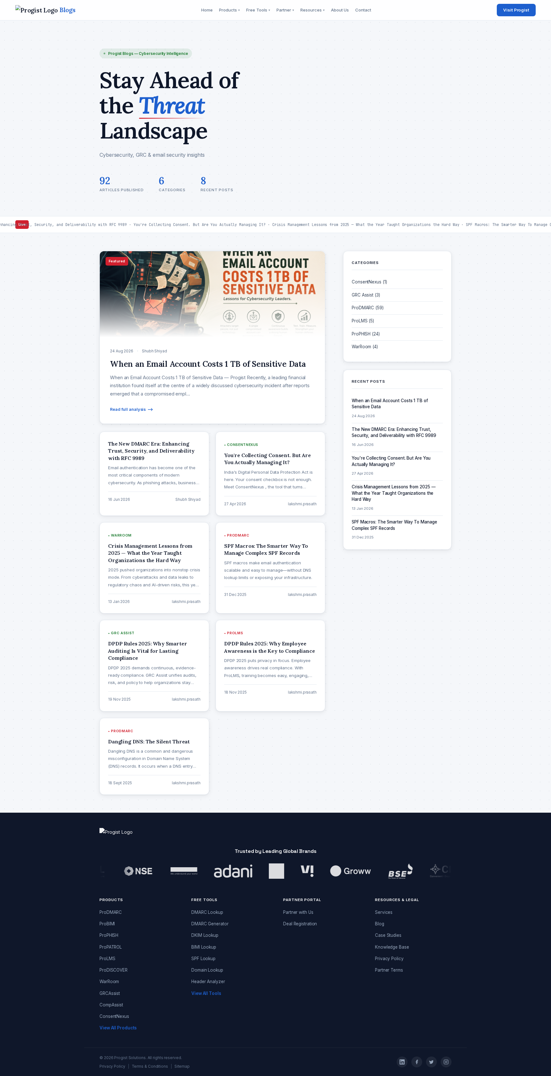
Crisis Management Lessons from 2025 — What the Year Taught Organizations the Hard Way (393, 493)
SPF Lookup (203, 958)
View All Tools (206, 993)
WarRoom (109, 981)
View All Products (118, 1027)
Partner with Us (298, 912)
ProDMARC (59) (368, 307)
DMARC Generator (210, 923)
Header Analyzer (208, 981)
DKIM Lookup (204, 935)
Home (207, 9)
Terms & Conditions (150, 1066)
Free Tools (258, 9)
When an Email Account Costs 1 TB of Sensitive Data (208, 364)
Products (229, 9)
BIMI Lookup (203, 947)
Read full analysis (128, 409)
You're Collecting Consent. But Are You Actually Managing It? (391, 461)
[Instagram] (446, 1062)
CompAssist (111, 1004)
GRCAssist (109, 993)
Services (384, 912)
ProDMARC (110, 912)
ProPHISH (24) (366, 333)
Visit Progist (516, 9)
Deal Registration (300, 923)
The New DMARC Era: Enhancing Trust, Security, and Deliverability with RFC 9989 (394, 432)
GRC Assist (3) (366, 294)
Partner (285, 9)
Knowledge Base (392, 947)
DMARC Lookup (207, 912)
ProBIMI (107, 923)
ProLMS (107, 958)
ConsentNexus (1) (369, 281)
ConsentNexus (114, 1016)
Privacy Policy (389, 958)
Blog (379, 923)
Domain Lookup (207, 970)
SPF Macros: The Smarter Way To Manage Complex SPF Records (394, 524)
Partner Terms (389, 970)
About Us (340, 9)
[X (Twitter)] (431, 1062)
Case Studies (388, 935)
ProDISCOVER (113, 970)
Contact (363, 9)
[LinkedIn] (402, 1062)
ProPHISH (108, 935)
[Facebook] (416, 1062)
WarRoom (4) (365, 346)
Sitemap (182, 1066)
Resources (312, 9)
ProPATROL (110, 947)
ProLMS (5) (363, 320)
